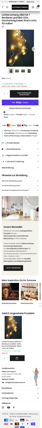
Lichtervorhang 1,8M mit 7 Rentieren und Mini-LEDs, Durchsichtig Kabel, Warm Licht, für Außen (12, 345)
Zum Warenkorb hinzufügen (24, 94)
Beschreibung (8, 168)
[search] (7, 7)
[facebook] (13, 407)
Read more (30, 1)
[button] (8, 91)
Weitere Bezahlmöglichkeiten (20, 108)
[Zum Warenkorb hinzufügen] (17, 358)
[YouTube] (8, 407)
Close (20, 388)
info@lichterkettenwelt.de (15, 382)
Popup (25, 84)
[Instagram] (3, 407)
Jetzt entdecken (13, 268)
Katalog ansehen (3, 7)
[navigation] (2, 1)
